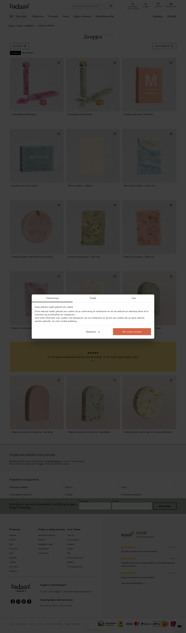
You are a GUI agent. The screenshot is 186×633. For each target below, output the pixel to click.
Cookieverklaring (69, 321)
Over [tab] (134, 298)
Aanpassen (91, 331)
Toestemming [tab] (52, 298)
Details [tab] (93, 298)
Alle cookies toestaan (132, 331)
